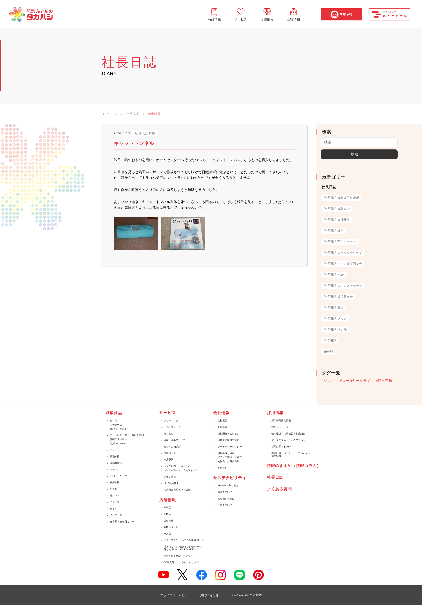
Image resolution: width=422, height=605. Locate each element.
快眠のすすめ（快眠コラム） (294, 465)
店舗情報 (167, 500)
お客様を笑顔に (226, 498)
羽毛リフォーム (172, 427)
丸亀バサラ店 (171, 527)
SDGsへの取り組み (228, 485)
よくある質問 (279, 489)
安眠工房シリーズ (119, 439)
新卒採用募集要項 (281, 420)
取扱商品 (114, 413)
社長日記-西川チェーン (340, 241)
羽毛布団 (115, 456)
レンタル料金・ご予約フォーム (181, 470)
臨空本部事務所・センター (178, 555)
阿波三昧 (385, 381)
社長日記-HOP (334, 274)
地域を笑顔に (225, 492)
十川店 (167, 533)
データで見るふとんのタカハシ (288, 440)
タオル (113, 508)
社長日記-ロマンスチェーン (343, 285)
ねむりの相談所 (172, 446)
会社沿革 (222, 427)
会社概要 (222, 420)
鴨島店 (167, 507)
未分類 (328, 351)
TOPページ (109, 114)
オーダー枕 (116, 424)
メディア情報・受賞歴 (230, 457)
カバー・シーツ (118, 476)
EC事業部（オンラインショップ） (182, 562)
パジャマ (115, 502)
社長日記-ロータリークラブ (343, 252)
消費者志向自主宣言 (228, 440)
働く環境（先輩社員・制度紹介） (289, 433)
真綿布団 (115, 482)
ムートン (115, 469)
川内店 (167, 514)
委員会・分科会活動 (228, 461)
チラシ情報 (170, 476)
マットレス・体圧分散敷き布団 (127, 435)
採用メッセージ (279, 427)
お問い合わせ (209, 595)
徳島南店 (168, 520)
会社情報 (221, 413)
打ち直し (168, 433)
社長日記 (330, 340)
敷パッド (115, 495)
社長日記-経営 (334, 231)
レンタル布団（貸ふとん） (178, 466)
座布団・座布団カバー (122, 521)
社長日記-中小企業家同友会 (343, 263)
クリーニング (171, 420)
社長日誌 (132, 114)
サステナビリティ (229, 478)
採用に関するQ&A (281, 446)
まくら (113, 420)
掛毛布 (113, 489)
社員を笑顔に (225, 505)
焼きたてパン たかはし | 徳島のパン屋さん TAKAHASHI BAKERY (183, 548)
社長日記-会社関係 (337, 220)
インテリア (116, 515)
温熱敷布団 (116, 463)
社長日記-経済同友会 (338, 296)
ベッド (113, 450)
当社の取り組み (226, 453)
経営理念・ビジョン (228, 433)
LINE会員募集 (171, 483)
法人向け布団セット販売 (177, 489)
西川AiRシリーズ (119, 443)
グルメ (329, 381)
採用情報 (275, 413)
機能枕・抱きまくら (121, 428)
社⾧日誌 (275, 477)
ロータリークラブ (356, 381)
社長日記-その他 (335, 329)
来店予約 (168, 459)
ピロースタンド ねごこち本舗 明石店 (184, 540)
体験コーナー (171, 453)
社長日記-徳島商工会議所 (341, 198)
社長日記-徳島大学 (337, 209)
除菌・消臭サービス (175, 440)
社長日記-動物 (334, 307)
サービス (167, 413)
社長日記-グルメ (335, 318)
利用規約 (222, 468)
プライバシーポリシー (230, 446)
